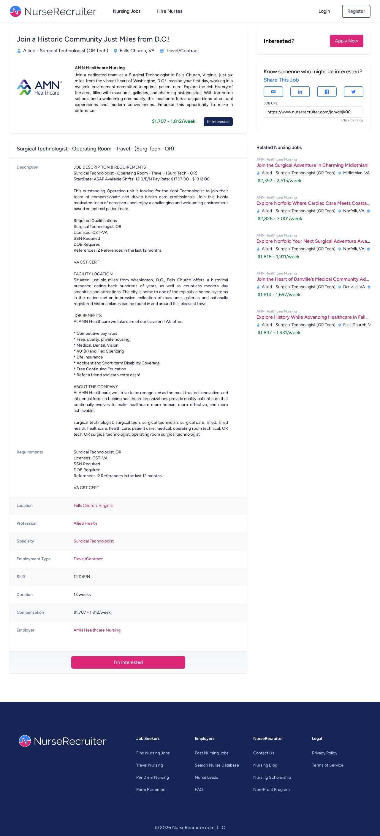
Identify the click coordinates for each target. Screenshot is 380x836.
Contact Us (263, 753)
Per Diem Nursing (152, 777)
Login (324, 11)
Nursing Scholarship (272, 777)
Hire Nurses (169, 11)
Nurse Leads (206, 777)
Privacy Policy (324, 753)
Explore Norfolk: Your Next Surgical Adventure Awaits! (314, 241)
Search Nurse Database (217, 765)
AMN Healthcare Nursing (97, 630)
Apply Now (346, 41)
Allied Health (85, 523)
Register (356, 11)
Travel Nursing (149, 765)
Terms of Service (327, 765)
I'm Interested (218, 122)
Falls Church (85, 505)
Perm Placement (151, 789)
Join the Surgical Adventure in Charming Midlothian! (312, 165)
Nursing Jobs (126, 11)
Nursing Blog (265, 765)
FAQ (199, 789)
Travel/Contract (88, 558)
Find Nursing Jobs (153, 753)
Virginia (106, 505)
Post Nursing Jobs (212, 753)
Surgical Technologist (94, 541)
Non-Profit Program (271, 789)
